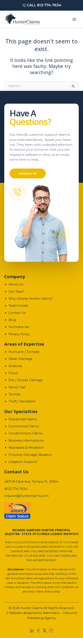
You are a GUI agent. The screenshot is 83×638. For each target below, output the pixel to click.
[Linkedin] (32, 630)
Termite (15, 394)
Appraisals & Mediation (26, 447)
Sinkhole (15, 366)
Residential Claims (23, 419)
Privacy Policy (19, 334)
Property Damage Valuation (30, 455)
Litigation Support (23, 462)
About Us (16, 284)
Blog (12, 320)
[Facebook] (38, 630)
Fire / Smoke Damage (26, 380)
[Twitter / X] (45, 630)
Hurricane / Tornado (24, 352)
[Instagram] (51, 630)
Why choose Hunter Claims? (31, 298)
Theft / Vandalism (22, 401)
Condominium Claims (25, 433)
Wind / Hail (17, 387)
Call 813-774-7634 (44, 5)
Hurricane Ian (19, 327)
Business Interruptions (26, 440)
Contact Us (28, 173)
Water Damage (20, 359)
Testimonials (18, 306)
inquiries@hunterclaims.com (26, 496)
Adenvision (51, 613)
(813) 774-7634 (15, 489)
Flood (13, 373)
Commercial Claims (24, 426)
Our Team (16, 291)
